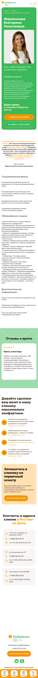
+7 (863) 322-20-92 (16, 539)
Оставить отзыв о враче (19, 124)
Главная (6, 11)
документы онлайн (16, 426)
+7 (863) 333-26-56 (17, 435)
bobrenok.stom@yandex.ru (19, 645)
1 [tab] (19, 383)
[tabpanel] (19, 361)
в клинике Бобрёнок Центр (16, 108)
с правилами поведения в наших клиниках (21, 442)
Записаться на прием (19, 117)
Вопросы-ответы (15, 456)
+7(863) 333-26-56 (19, 648)
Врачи (14, 11)
